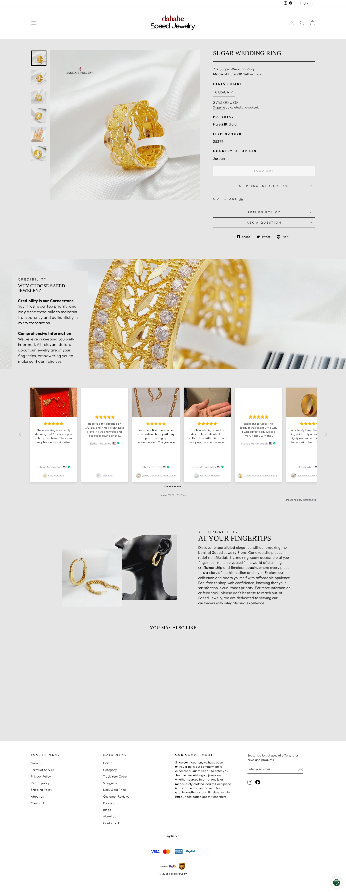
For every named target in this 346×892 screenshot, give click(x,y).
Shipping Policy (41, 790)
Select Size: (227, 83)
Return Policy (264, 212)
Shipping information (264, 186)
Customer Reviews (116, 796)
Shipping (219, 107)
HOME (108, 763)
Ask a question (264, 222)
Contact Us (39, 803)
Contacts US (112, 823)
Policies (108, 803)
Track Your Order (115, 776)
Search (36, 763)
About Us (37, 796)
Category (110, 770)
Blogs (107, 810)
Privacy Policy (41, 776)
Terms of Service (42, 770)
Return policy (40, 783)
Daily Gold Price (114, 790)
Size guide (110, 783)
